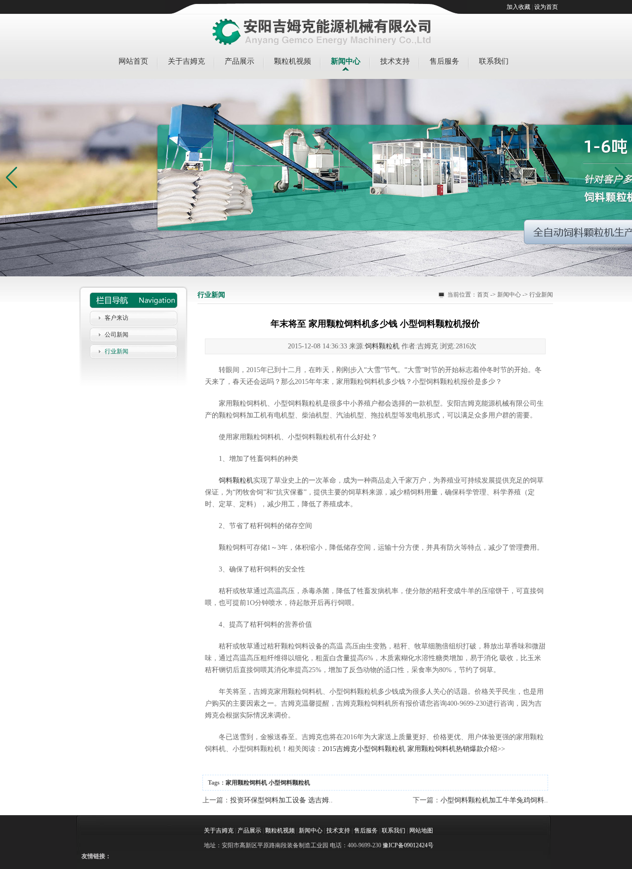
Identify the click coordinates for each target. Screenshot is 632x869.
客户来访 (116, 317)
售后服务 (444, 61)
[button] (620, 178)
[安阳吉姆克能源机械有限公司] (322, 32)
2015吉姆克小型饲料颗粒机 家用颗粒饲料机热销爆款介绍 (409, 749)
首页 (483, 294)
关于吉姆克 (186, 61)
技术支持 (395, 61)
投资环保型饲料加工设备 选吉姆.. (281, 800)
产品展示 (239, 61)
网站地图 (421, 830)
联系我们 (494, 61)
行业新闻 (116, 351)
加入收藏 (518, 6)
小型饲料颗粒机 (289, 782)
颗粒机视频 (292, 61)
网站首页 (133, 61)
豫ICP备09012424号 (408, 845)
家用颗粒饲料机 (246, 782)
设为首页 (546, 6)
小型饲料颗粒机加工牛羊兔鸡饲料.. (494, 800)
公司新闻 (116, 334)
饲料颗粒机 (382, 346)
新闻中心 (345, 61)
